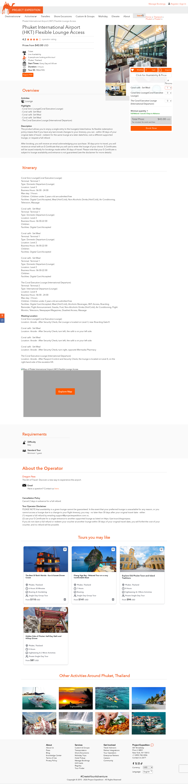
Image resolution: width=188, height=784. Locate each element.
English (147, 772)
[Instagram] (139, 763)
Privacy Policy (51, 760)
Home (149, 17)
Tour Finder (79, 768)
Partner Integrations (111, 750)
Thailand (159, 17)
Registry (78, 766)
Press (48, 750)
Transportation (81, 750)
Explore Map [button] (65, 391)
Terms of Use (51, 758)
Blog (48, 753)
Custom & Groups (82, 748)
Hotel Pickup (80, 758)
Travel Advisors (110, 748)
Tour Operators (110, 753)
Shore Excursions (82, 753)
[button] (2, 316)
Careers (107, 758)
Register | (175, 4)
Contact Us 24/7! (139, 758)
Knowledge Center (54, 755)
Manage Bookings (82, 760)
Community (108, 760)
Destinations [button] (11, 16)
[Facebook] (133, 763)
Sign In (183, 4)
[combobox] (148, 771)
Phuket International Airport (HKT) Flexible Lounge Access (49, 21)
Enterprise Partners (111, 755)
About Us (50, 748)
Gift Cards (79, 763)
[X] (136, 763)
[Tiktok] (141, 763)
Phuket (150, 19)
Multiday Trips (80, 755)
